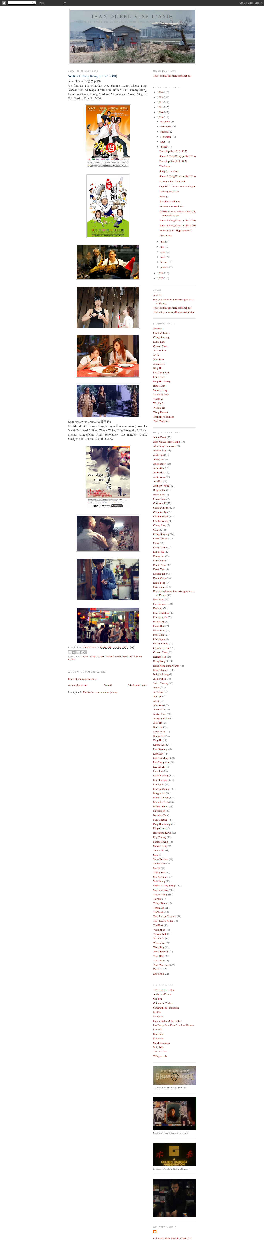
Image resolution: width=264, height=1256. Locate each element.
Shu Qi (156, 868)
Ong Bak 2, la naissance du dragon (177, 186)
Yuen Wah (158, 960)
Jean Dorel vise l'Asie (132, 16)
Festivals (158, 608)
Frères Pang (159, 630)
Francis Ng (158, 621)
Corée (156, 543)
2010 (160, 112)
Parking (163, 196)
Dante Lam (159, 341)
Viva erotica (165, 235)
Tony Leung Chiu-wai (164, 916)
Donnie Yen (159, 573)
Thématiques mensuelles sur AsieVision (174, 312)
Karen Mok (159, 731)
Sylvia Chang (160, 894)
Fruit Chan (158, 634)
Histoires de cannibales (171, 206)
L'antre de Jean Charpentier (167, 1020)
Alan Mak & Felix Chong (166, 441)
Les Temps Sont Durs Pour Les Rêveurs (173, 1025)
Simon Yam (159, 872)
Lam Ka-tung (160, 749)
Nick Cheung (160, 819)
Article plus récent (77, 685)
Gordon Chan (160, 346)
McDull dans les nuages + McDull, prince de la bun (177, 213)
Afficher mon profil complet (172, 1238)
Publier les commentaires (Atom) (100, 692)
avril (163, 251)
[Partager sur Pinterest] (85, 652)
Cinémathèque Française (166, 1007)
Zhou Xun (158, 973)
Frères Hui (158, 626)
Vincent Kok (160, 934)
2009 (160, 117)
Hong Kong (97, 656)
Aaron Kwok (159, 437)
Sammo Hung (113, 656)
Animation (158, 468)
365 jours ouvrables (163, 990)
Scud (155, 854)
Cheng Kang (159, 525)
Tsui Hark (158, 399)
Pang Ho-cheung (162, 381)
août (163, 141)
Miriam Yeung (160, 806)
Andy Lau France (162, 994)
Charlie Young (161, 521)
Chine (85, 656)
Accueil (108, 685)
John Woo (158, 359)
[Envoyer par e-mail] (70, 652)
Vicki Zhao (159, 929)
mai (162, 246)
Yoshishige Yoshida (163, 416)
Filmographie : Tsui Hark (172, 181)
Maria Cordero (161, 797)
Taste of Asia (160, 1051)
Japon (156, 687)
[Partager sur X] (77, 652)
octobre (164, 131)
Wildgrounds (160, 1056)
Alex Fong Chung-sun (164, 446)
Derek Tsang (159, 565)
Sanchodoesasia (161, 1043)
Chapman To (160, 512)
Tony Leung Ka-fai (163, 920)
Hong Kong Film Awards (166, 665)
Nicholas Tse (160, 815)
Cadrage (157, 998)
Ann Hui (157, 328)
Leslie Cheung (161, 775)
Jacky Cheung (160, 683)
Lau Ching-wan (161, 372)
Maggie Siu (159, 793)
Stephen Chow (161, 394)
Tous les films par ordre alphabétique (172, 75)
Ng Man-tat (159, 810)
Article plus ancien (137, 685)
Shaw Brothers (160, 859)
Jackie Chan (159, 350)
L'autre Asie (159, 744)
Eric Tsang (158, 599)
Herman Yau (159, 656)
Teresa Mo (158, 907)
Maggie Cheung (161, 789)
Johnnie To (159, 363)
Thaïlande (158, 912)
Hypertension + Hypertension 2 (175, 230)
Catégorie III (159, 503)
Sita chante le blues (169, 201)
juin (162, 241)
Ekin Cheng (159, 587)
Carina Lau (159, 499)
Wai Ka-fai (158, 403)
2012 (160, 102)
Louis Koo (158, 377)
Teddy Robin (160, 903)
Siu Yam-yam (160, 877)
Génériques (159, 639)
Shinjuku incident (168, 171)
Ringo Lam (159, 385)
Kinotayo (158, 1016)
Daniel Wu (158, 551)
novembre (165, 126)
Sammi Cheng (160, 841)
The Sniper (165, 166)
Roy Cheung (159, 837)
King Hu (157, 368)
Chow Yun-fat (160, 538)
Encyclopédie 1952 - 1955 (173, 151)
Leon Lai (158, 771)
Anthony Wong (161, 485)
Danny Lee (159, 556)
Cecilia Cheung (161, 333)
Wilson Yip (159, 407)
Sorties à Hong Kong (164, 885)
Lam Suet (158, 753)
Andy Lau (158, 455)
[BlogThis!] (74, 652)
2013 (160, 97)
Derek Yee (158, 569)
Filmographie (160, 617)
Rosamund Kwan (162, 832)
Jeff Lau (157, 696)
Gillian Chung (160, 643)
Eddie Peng (159, 582)
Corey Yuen (159, 547)
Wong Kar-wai (160, 412)
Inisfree (157, 1012)
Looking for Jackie (169, 191)
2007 (160, 278)
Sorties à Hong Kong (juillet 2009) (177, 156)
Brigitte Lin (159, 490)
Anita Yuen (159, 477)
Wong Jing (158, 947)
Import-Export (160, 670)
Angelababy (159, 463)
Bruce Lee (158, 494)
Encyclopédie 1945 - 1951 (173, 161)
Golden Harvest (161, 648)
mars (163, 256)
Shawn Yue (159, 863)
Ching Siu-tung (161, 337)
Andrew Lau (159, 450)
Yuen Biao (158, 956)
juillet (163, 146)
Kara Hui (158, 727)
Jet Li (156, 355)
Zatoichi (157, 969)
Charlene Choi (161, 516)
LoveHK (157, 1029)
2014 (160, 92)
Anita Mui (158, 472)
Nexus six (158, 1038)
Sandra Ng (158, 850)
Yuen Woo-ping (161, 421)
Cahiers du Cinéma (163, 1003)
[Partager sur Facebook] (81, 652)
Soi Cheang (159, 881)
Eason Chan (159, 578)
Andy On (158, 459)
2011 (160, 107)
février (164, 262)
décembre (165, 121)
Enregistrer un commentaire (82, 679)
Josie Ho (157, 722)
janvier (164, 267)
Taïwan (157, 898)
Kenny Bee (159, 736)
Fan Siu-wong (160, 604)
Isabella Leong (161, 674)
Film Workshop (161, 612)
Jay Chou (158, 692)
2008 (160, 273)
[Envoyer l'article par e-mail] (132, 647)
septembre (166, 136)
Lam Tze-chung (161, 758)
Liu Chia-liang (161, 780)
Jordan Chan (159, 714)
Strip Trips (158, 1047)
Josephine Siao (161, 718)
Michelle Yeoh (161, 802)
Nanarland (158, 1034)
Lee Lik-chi (159, 766)
